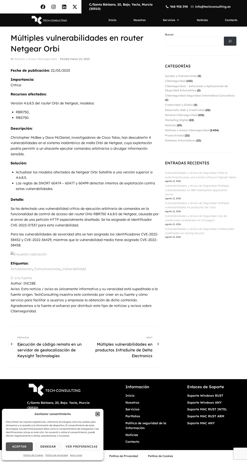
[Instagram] (53, 7)
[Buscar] (230, 41)
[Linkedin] (64, 7)
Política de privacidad (56, 455)
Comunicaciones (47, 269)
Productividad (174, 135)
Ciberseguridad (175, 81)
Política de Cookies (33, 455)
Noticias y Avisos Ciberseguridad (35, 59)
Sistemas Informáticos (180, 140)
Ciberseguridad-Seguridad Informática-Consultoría (200, 95)
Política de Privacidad (123, 456)
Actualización (21, 269)
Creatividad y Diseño (179, 105)
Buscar (169, 34)
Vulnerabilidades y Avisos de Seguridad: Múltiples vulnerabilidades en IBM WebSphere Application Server (197, 190)
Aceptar (19, 446)
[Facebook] (43, 7)
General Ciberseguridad (181, 115)
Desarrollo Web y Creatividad (185, 110)
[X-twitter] (75, 7)
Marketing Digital (176, 120)
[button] (98, 414)
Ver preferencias (81, 446)
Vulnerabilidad (74, 269)
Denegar (48, 446)
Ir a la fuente (21, 278)
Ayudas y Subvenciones (181, 76)
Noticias (170, 125)
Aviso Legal (76, 455)
